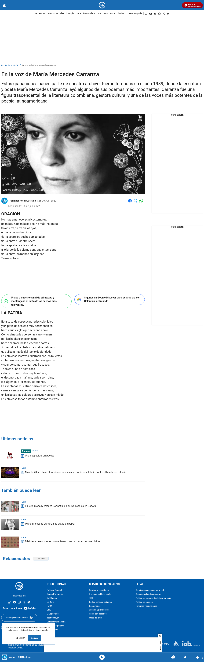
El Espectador (53, 614)
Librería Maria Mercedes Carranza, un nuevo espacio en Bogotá (60, 506)
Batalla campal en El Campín (61, 13)
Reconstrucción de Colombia (111, 13)
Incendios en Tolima (86, 13)
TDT (91, 598)
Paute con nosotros (98, 614)
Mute (173, 657)
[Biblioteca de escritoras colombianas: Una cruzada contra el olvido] (10, 542)
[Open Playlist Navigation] (202, 657)
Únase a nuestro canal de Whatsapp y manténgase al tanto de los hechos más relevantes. (34, 301)
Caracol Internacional (56, 622)
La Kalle (50, 602)
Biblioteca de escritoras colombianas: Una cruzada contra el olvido (62, 541)
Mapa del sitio (95, 618)
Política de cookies (144, 602)
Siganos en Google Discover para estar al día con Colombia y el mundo (112, 299)
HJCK (15, 65)
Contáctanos (95, 606)
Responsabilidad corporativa (148, 594)
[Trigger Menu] (4, 5)
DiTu (49, 610)
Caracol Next (52, 630)
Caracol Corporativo (55, 626)
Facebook (130, 202)
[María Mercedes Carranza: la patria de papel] (10, 524)
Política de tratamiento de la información (154, 598)
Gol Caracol (52, 598)
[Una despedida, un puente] (10, 455)
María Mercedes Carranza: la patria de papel (50, 523)
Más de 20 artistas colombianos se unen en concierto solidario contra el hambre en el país (75, 472)
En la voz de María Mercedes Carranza (39, 65)
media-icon (102, 657)
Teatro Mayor (53, 618)
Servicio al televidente (99, 590)
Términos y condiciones (146, 606)
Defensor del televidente (100, 594)
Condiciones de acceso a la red (150, 590)
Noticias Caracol (54, 590)
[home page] (102, 5)
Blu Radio (5, 65)
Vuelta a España (134, 13)
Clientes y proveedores (99, 610)
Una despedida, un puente (39, 455)
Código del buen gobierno (100, 602)
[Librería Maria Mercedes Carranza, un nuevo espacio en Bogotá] (10, 506)
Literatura (40, 558)
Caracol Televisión (55, 594)
